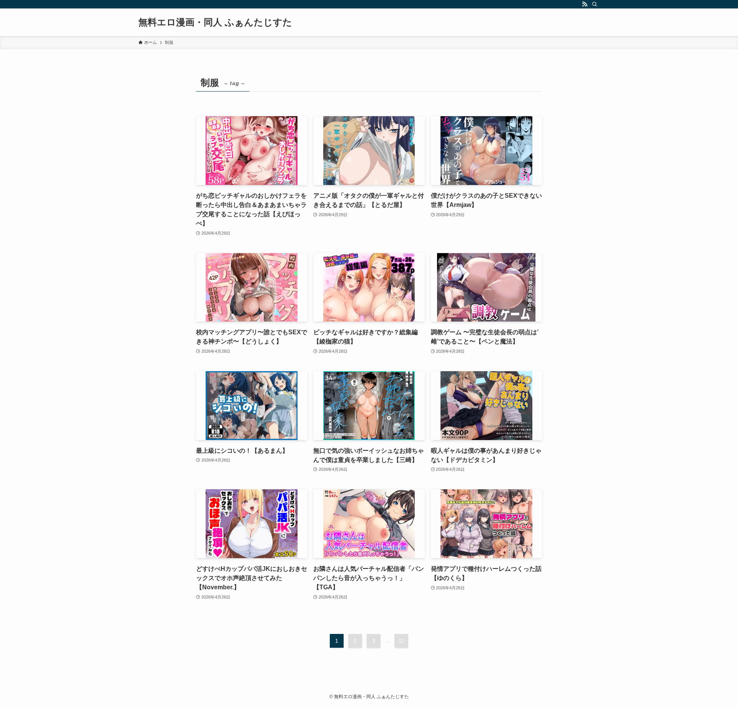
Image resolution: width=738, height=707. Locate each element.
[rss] (585, 4)
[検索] (595, 4)
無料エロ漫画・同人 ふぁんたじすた (215, 22)
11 (401, 641)
